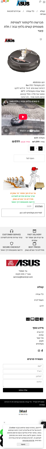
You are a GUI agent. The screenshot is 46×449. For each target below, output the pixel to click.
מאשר (23, 444)
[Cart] (2, 2)
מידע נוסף (38, 328)
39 (37, 137)
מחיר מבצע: (25, 141)
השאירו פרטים (35, 359)
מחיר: (42, 141)
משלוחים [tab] (39, 206)
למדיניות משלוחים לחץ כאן (31, 212)
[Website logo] (23, 3)
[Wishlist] (6, 2)
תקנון (41, 340)
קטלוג (40, 287)
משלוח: (41, 137)
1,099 (36, 141)
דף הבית (40, 332)
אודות (41, 335)
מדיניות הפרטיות (28, 440)
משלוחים (40, 343)
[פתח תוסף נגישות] (43, 425)
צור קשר (40, 338)
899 (17, 141)
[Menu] (44, 2)
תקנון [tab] (29, 206)
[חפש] (40, 2)
